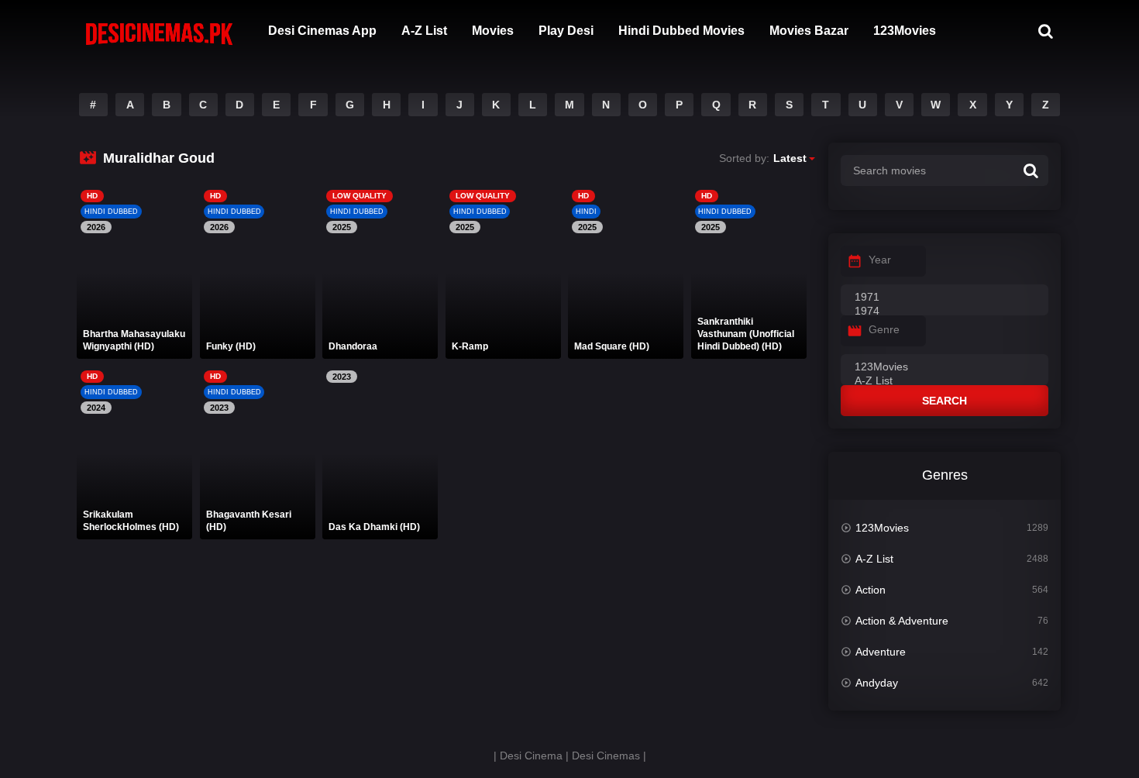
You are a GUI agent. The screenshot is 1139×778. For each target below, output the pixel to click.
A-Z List (424, 30)
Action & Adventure (901, 620)
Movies (493, 30)
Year (880, 259)
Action (870, 590)
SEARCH (944, 400)
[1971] (944, 298)
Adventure (880, 651)
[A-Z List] (944, 381)
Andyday (876, 682)
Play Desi (566, 30)
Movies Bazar (808, 30)
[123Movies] (944, 367)
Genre (884, 329)
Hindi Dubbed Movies (681, 30)
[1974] (944, 311)
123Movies (904, 30)
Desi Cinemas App (322, 30)
